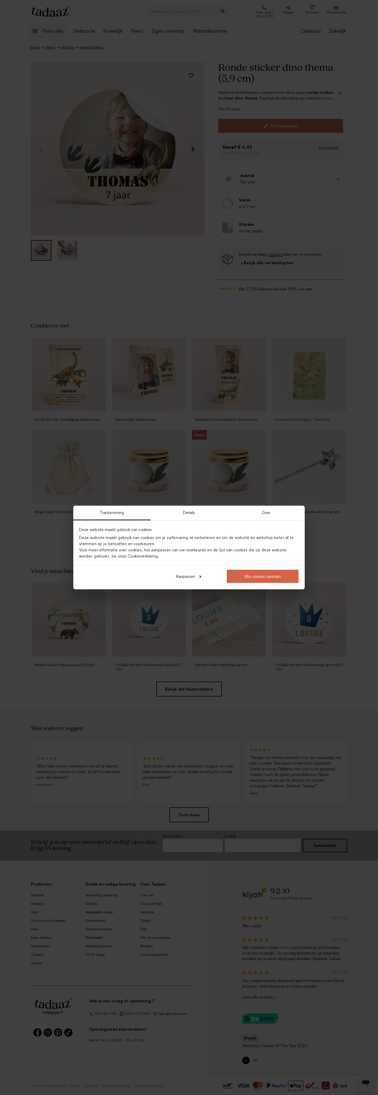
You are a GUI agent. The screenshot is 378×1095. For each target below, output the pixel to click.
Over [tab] (266, 512)
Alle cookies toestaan (263, 576)
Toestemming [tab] (112, 512)
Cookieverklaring (143, 556)
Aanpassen (185, 576)
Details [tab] (189, 512)
